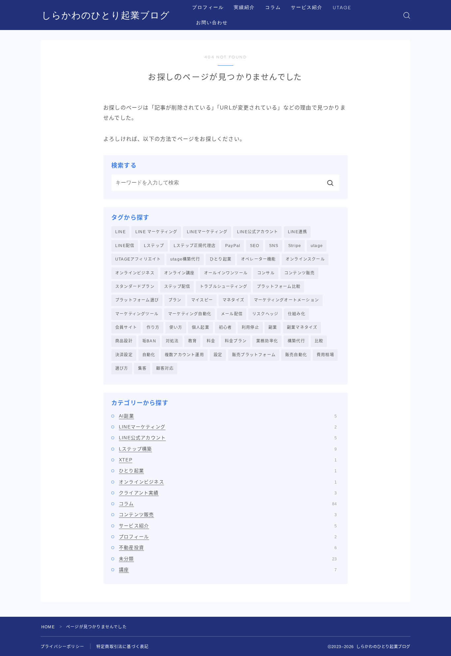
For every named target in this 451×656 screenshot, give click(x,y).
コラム (273, 7)
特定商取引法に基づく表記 (122, 646)
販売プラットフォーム (254, 355)
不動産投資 (228, 547)
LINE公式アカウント (257, 232)
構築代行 (296, 341)
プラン (175, 300)
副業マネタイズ (302, 327)
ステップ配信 (177, 286)
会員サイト (126, 327)
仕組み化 (296, 314)
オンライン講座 (179, 273)
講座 (228, 569)
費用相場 (325, 355)
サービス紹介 (307, 7)
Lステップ (154, 245)
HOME (48, 627)
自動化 (149, 355)
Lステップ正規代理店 (195, 245)
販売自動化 (296, 355)
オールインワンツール (226, 273)
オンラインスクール (305, 259)
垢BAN (149, 341)
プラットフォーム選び (137, 300)
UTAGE (342, 8)
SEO (255, 245)
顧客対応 (165, 368)
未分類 (228, 558)
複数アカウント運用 (184, 355)
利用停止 (250, 327)
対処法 (172, 341)
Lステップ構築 (228, 449)
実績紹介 (244, 7)
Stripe (294, 245)
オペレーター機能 (258, 259)
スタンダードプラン (135, 286)
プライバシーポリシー (62, 646)
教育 (192, 341)
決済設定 (124, 355)
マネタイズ (233, 300)
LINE (120, 232)
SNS (274, 245)
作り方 (153, 327)
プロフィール (208, 7)
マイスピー (202, 300)
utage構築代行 (185, 259)
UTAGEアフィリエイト (138, 259)
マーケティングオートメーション (286, 300)
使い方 (176, 327)
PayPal (232, 245)
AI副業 (228, 416)
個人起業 (200, 327)
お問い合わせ (212, 22)
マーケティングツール (136, 314)
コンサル (266, 273)
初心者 (225, 327)
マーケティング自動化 (189, 314)
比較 (319, 341)
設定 (218, 355)
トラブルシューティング (223, 286)
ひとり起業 (220, 259)
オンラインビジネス (135, 273)
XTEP (228, 459)
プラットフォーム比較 (278, 286)
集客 (142, 368)
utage (317, 245)
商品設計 (124, 341)
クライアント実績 (228, 492)
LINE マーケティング (156, 232)
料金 (211, 341)
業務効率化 (267, 341)
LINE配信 (124, 245)
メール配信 (232, 314)
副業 (272, 327)
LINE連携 (297, 232)
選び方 (121, 368)
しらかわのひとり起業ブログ (106, 15)
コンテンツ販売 (299, 273)
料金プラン (236, 341)
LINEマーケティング (207, 232)
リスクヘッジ (265, 314)
